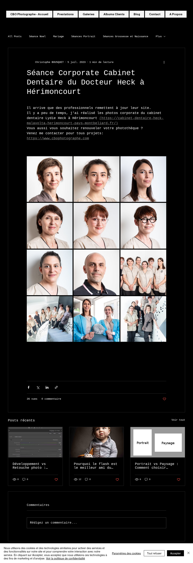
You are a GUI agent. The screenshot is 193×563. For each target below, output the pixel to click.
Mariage (58, 36)
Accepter (175, 553)
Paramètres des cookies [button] (126, 553)
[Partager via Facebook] (28, 387)
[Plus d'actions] (164, 62)
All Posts (14, 36)
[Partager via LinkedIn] (47, 387)
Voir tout (178, 419)
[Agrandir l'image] (50, 179)
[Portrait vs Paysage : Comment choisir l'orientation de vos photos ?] (157, 442)
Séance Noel (37, 36)
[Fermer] (188, 553)
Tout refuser (154, 553)
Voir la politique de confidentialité (65, 558)
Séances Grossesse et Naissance (125, 36)
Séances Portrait (83, 36)
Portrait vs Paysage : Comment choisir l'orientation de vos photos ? (156, 466)
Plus (159, 36)
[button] (88, 14)
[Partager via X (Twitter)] (38, 387)
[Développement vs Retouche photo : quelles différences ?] (35, 442)
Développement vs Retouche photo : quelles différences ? (34, 466)
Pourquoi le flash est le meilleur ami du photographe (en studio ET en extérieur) (95, 466)
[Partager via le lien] (56, 387)
